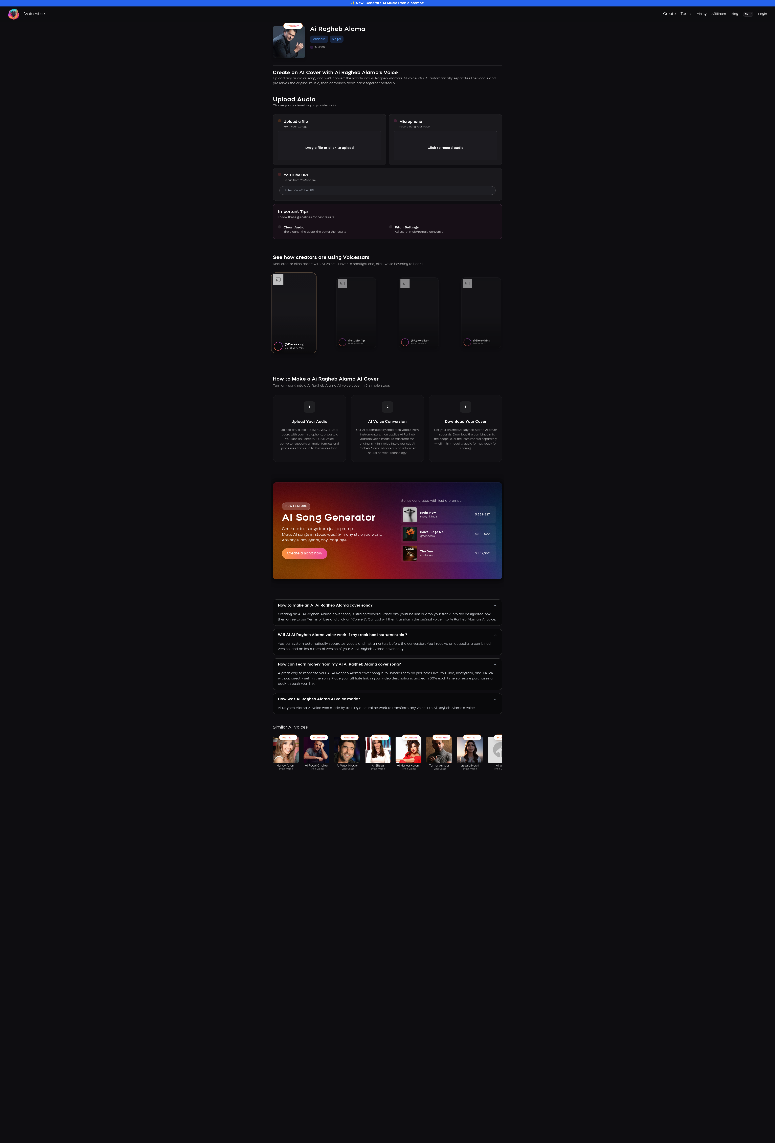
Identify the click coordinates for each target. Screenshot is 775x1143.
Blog (734, 14)
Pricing (701, 14)
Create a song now (304, 553)
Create (669, 14)
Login (762, 14)
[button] (448, 514)
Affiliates (718, 14)
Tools (686, 14)
